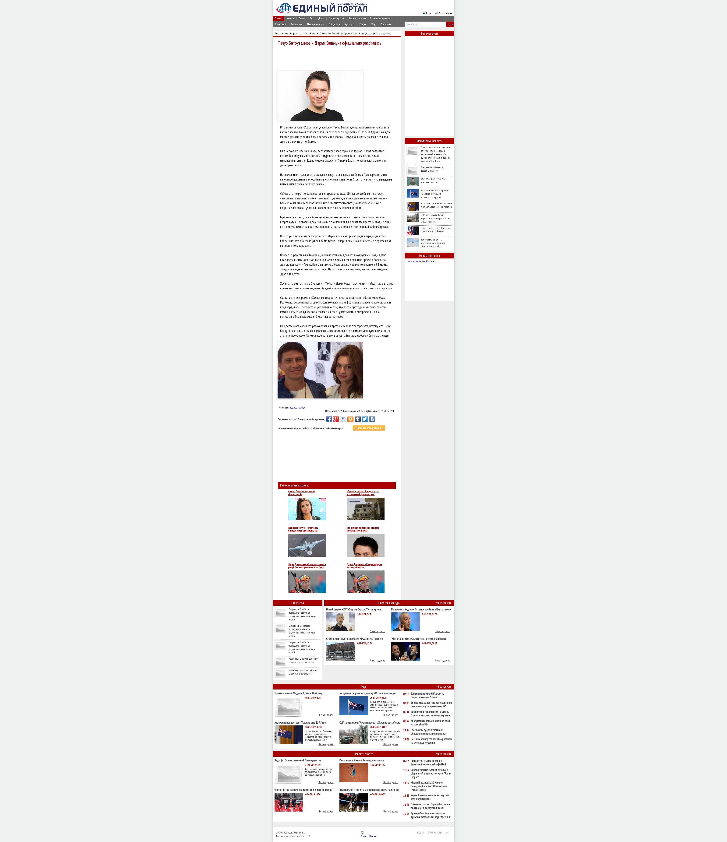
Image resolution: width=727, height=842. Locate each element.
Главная (278, 18)
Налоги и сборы (315, 24)
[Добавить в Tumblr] (358, 419)
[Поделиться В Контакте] (372, 419)
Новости (290, 18)
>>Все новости (444, 603)
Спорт (363, 24)
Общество (334, 24)
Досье (321, 18)
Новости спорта (363, 754)
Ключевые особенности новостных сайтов (432, 169)
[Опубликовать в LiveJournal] (343, 419)
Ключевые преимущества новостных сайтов (433, 180)
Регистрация (445, 13)
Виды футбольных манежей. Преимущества (298, 760)
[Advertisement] (338, 57)
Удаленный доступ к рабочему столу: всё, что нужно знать (303, 660)
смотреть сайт (343, 203)
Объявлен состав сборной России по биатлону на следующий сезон (430, 806)
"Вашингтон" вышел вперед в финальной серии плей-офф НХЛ (428, 762)
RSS (447, 832)
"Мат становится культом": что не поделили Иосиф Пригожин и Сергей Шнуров (418, 638)
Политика (280, 24)
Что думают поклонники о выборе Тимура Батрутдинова (363, 529)
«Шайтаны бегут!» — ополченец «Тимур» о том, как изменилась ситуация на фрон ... (303, 529)
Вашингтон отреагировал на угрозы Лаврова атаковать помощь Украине (430, 713)
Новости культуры (389, 603)
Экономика (296, 24)
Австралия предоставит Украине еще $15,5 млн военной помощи (436, 205)
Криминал (386, 24)
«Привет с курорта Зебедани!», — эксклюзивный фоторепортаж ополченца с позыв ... (363, 493)
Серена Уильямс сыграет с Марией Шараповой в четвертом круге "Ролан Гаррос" (431, 773)
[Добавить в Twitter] (365, 419)
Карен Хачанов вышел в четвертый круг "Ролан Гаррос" (430, 797)
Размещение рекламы (381, 18)
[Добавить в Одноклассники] (350, 419)
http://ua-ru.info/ (297, 407)
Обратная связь (435, 832)
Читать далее (377, 631)
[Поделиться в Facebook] (329, 419)
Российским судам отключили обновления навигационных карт (428, 731)
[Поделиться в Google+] (336, 419)
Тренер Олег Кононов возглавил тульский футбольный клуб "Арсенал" (431, 815)
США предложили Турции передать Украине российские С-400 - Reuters (435, 218)
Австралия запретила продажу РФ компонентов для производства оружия (435, 194)
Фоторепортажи (336, 18)
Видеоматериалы (357, 18)
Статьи (302, 18)
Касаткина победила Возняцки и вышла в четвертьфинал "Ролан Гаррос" (361, 760)
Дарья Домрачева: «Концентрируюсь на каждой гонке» (364, 566)
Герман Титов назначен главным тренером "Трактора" (304, 789)
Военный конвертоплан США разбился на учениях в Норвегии (431, 740)
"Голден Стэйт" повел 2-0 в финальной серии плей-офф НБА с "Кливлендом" (369, 789)
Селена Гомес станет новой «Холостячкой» (301, 493)
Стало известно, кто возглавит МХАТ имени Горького (354, 638)
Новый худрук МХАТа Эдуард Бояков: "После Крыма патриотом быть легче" (353, 609)
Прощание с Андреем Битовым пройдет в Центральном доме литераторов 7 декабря (421, 609)
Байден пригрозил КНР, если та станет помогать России (435, 229)
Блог (312, 18)
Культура (350, 24)
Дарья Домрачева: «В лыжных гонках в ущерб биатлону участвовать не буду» (307, 566)
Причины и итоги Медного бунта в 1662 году (298, 693)
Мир (373, 24)
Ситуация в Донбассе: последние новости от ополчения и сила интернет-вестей (302, 614)
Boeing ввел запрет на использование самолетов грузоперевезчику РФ (433, 243)
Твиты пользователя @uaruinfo (421, 261)
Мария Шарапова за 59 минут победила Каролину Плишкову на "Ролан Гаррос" (429, 786)
